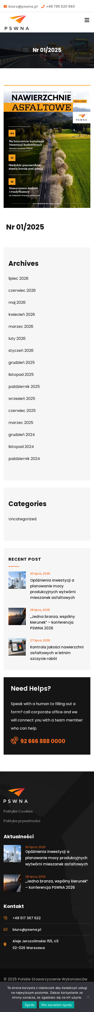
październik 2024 (24, 458)
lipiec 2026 (18, 278)
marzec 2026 (20, 326)
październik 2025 (24, 386)
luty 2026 (17, 338)
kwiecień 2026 (21, 314)
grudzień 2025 (21, 362)
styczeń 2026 (21, 350)
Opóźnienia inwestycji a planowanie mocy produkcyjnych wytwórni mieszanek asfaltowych (53, 589)
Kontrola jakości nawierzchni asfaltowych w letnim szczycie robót (57, 653)
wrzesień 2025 (21, 398)
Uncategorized (22, 519)
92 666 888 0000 (42, 741)
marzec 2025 (20, 422)
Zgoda (29, 1005)
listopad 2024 (21, 446)
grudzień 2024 (21, 434)
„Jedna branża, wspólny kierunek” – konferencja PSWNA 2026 (52, 622)
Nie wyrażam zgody (56, 1005)
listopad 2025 (21, 374)
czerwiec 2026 (22, 290)
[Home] (16, 795)
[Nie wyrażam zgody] (88, 996)
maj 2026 (17, 302)
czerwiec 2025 (22, 410)
